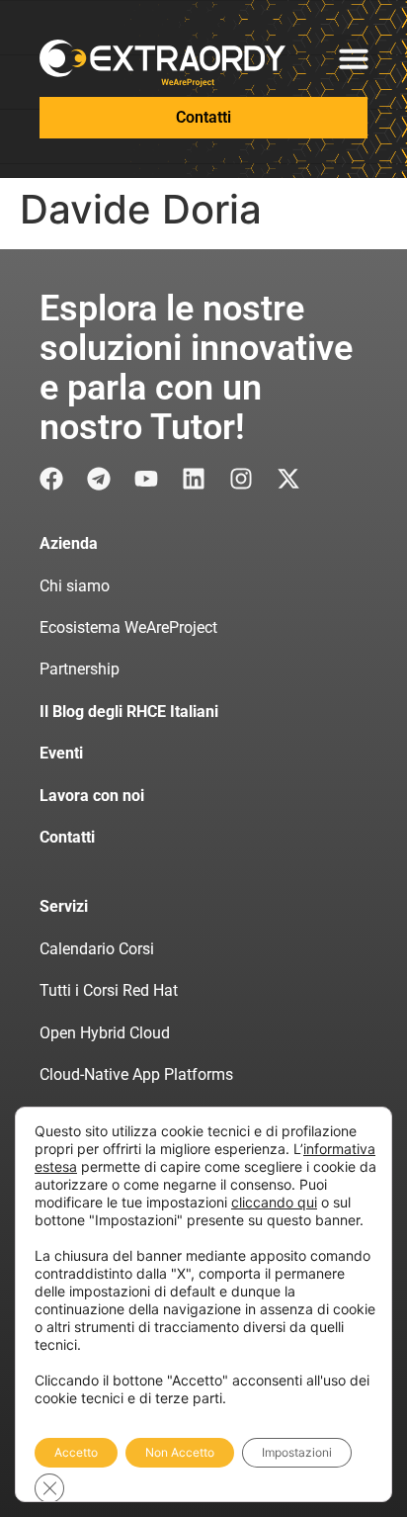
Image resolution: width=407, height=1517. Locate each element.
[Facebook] (51, 479)
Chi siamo (75, 586)
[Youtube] (146, 479)
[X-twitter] (288, 479)
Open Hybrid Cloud (105, 1033)
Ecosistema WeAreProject (128, 627)
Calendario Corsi (97, 948)
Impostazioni (297, 1452)
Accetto (76, 1452)
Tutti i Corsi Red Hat (109, 990)
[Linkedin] (193, 479)
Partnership (80, 669)
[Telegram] (99, 479)
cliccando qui (274, 1202)
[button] (353, 58)
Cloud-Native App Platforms (136, 1074)
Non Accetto (179, 1452)
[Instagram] (241, 479)
